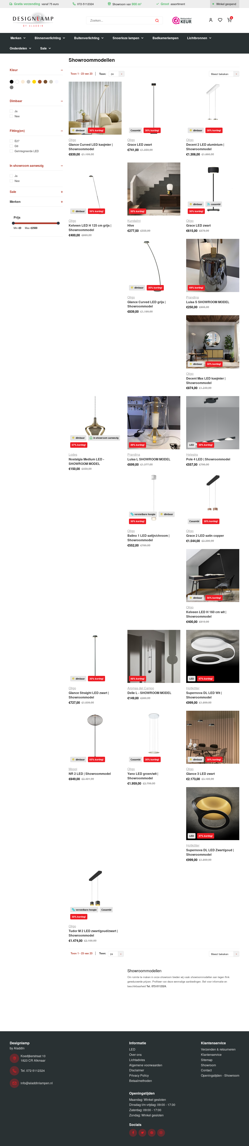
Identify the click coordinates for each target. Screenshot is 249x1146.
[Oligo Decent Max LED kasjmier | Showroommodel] (212, 341)
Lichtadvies (137, 1060)
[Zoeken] (157, 20)
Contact (206, 1070)
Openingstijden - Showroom (220, 1075)
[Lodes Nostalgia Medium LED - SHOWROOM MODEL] (95, 422)
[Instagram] (161, 1132)
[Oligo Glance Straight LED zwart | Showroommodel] (95, 656)
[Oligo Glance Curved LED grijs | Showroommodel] (153, 265)
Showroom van (126, 4)
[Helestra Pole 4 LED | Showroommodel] (212, 422)
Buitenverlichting (86, 38)
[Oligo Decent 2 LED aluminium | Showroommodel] (212, 108)
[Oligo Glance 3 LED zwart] (212, 737)
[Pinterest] (151, 1132)
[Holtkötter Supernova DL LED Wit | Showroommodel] (212, 656)
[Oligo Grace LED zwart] (153, 108)
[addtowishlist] (220, 20)
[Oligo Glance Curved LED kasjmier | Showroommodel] (95, 108)
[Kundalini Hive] (153, 188)
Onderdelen (18, 48)
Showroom (208, 1065)
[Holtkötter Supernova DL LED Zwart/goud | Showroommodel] (212, 813)
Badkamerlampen (166, 38)
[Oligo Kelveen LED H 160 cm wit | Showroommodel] (212, 575)
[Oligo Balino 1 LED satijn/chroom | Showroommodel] (153, 498)
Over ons (135, 1054)
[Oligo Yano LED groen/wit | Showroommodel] (153, 737)
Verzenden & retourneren (218, 1049)
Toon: (102, 74)
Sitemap (206, 1060)
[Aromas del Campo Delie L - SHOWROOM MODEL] (153, 656)
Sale (43, 48)
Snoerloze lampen (126, 38)
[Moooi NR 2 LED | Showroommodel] (95, 737)
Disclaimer (136, 1070)
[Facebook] (133, 1132)
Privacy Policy (139, 1075)
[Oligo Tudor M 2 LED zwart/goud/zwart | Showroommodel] (95, 894)
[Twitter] (142, 1132)
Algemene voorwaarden (145, 1065)
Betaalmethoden (140, 1080)
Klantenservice (211, 1054)
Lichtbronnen (197, 38)
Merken (16, 38)
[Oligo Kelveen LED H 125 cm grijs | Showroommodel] (95, 188)
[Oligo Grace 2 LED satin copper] (212, 498)
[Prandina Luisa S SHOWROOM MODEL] (212, 265)
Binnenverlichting (48, 38)
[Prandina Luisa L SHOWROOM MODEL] (153, 422)
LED (132, 1049)
